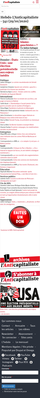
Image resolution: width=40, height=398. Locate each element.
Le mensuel (22, 342)
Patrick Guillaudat (6, 99)
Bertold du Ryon (6, 92)
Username (5, 369)
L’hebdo (6, 342)
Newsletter (7, 334)
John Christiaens (6, 115)
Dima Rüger (4, 108)
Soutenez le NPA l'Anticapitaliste (12, 230)
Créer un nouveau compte (13, 389)
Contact (6, 326)
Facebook (9, 355)
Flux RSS (23, 362)
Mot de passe (6, 377)
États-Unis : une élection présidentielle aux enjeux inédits (9, 67)
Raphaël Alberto (6, 172)
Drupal (19, 350)
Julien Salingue (31, 48)
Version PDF (7, 55)
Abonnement (26, 334)
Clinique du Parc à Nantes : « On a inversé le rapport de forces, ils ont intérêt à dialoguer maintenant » (19, 150)
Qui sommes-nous (11, 321)
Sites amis (26, 337)
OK (2, 11)
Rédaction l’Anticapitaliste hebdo (12, 111)
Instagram (7, 362)
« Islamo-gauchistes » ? (29, 42)
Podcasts (7, 366)
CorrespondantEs (6, 148)
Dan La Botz (4, 120)
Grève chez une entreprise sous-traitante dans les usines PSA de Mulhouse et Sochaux (18, 136)
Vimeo (5, 359)
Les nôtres (24, 329)
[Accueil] (10, 2)
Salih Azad (4, 104)
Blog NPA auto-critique (8, 134)
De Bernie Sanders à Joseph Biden (21, 125)
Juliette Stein (5, 179)
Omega (30, 350)
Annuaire (20, 326)
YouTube (25, 355)
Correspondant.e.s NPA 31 (9, 165)
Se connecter (9, 337)
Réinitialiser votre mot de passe (15, 391)
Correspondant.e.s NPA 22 (9, 141)
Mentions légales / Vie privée (17, 347)
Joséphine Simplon (7, 87)
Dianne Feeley (5, 127)
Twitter (18, 359)
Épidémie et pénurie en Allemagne (21, 108)
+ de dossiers (5, 314)
